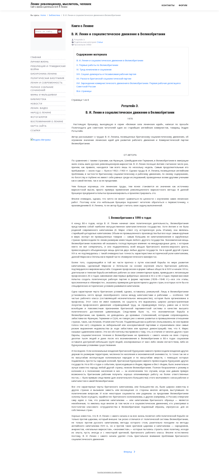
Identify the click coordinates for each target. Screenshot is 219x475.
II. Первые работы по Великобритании (97, 65)
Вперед (128, 451)
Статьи (100, 42)
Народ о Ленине (41, 112)
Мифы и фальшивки (44, 94)
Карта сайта (38, 125)
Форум (183, 5)
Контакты (168, 5)
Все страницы (83, 91)
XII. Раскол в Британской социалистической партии (103, 78)
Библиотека (38, 99)
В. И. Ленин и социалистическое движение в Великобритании (109, 60)
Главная (36, 57)
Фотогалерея (39, 117)
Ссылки (35, 130)
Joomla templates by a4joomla (109, 472)
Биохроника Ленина (44, 73)
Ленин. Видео (39, 108)
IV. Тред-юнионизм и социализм (93, 69)
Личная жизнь (40, 61)
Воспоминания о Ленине (47, 121)
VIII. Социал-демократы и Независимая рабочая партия (106, 74)
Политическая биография (47, 78)
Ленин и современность (47, 82)
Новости (36, 103)
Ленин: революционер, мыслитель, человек (61, 4)
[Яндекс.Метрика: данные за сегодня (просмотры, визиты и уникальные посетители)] (41, 139)
